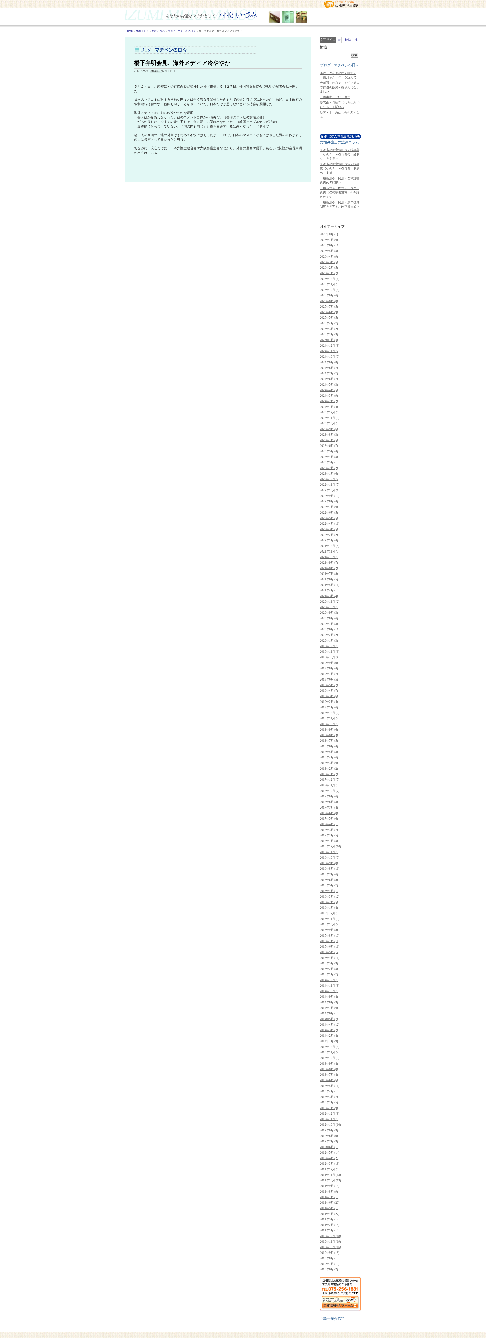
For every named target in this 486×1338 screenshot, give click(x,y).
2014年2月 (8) (329, 1035)
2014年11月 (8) (329, 985)
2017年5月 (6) (329, 818)
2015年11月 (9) (329, 919)
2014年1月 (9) (329, 1041)
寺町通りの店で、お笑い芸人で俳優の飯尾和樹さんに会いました (339, 87)
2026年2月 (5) (329, 267)
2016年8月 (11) (329, 868)
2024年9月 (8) (329, 362)
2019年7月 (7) (329, 674)
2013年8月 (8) (329, 1069)
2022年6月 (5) (329, 512)
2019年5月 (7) (329, 685)
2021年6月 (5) (329, 579)
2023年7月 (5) (329, 440)
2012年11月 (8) (329, 1119)
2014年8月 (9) (329, 1002)
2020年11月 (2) (329, 601)
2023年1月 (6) (329, 473)
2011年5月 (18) (329, 1208)
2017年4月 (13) (329, 824)
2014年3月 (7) (329, 1030)
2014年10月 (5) (329, 991)
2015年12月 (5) (329, 913)
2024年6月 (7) (329, 379)
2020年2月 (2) (329, 635)
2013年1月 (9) (329, 1108)
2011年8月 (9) (329, 1191)
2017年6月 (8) (329, 813)
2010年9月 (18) (329, 1253)
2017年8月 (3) (329, 802)
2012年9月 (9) (329, 1130)
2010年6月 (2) (329, 1269)
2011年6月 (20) (329, 1202)
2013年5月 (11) (329, 1086)
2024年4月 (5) (329, 390)
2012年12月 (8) (329, 1113)
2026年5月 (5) (329, 251)
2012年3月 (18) (329, 1163)
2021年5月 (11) (329, 585)
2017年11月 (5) (329, 785)
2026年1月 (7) (329, 273)
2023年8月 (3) (329, 434)
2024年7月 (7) (329, 373)
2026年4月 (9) (329, 256)
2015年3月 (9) (329, 963)
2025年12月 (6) (329, 279)
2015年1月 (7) (329, 974)
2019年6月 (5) (329, 679)
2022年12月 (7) (329, 479)
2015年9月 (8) (329, 930)
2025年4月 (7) (329, 323)
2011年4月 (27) (329, 1214)
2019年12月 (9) (329, 646)
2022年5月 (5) (329, 518)
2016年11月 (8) (329, 852)
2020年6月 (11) (329, 629)
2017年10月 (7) (329, 791)
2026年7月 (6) (329, 240)
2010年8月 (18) (329, 1258)
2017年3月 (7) (329, 830)
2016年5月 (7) (329, 885)
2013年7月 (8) (329, 1074)
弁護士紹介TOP (332, 1318)
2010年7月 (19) (329, 1264)
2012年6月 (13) (329, 1147)
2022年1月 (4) (329, 540)
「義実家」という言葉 (335, 97)
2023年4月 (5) (329, 457)
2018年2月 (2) (329, 768)
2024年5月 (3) (329, 384)
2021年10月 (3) (329, 557)
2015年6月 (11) (329, 946)
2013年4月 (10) (329, 1091)
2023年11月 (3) (329, 418)
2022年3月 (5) (329, 529)
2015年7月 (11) (329, 941)
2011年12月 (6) (329, 1169)
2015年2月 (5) (329, 969)
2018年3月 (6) (329, 763)
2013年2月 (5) (329, 1102)
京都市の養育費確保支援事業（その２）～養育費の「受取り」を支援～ (339, 154)
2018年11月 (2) (329, 718)
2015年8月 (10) (329, 935)
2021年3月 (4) (329, 596)
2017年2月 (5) (329, 835)
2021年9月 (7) (329, 562)
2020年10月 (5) (329, 607)
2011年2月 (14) (329, 1225)
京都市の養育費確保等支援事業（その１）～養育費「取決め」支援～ (339, 168)
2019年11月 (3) (329, 651)
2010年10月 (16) (330, 1247)
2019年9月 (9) (329, 663)
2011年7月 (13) (329, 1197)
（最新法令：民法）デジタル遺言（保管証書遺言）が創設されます (339, 192)
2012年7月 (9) (329, 1141)
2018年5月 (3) (329, 752)
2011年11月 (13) (330, 1175)
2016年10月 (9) (329, 857)
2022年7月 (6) (329, 507)
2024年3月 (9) (329, 395)
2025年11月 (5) (329, 284)
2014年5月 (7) (329, 1019)
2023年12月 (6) (329, 412)
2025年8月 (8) (329, 301)
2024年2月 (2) (329, 401)
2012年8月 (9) (329, 1136)
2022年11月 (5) (329, 484)
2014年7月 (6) (329, 1008)
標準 (348, 40)
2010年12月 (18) (330, 1236)
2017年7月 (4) (329, 807)
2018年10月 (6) (329, 724)
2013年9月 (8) (329, 1063)
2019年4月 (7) (329, 690)
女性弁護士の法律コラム (339, 142)
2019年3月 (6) (329, 696)
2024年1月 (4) (329, 407)
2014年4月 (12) (329, 1024)
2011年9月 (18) (329, 1186)
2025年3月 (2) (329, 329)
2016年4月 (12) (329, 891)
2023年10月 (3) (329, 423)
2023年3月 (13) (329, 462)
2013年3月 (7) (329, 1097)
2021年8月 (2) (329, 568)
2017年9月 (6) (329, 796)
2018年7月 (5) (329, 740)
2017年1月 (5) (329, 841)
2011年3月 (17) (329, 1219)
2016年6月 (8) (329, 880)
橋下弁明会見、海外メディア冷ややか (182, 63)
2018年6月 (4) (329, 746)
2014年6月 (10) (329, 1013)
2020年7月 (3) (329, 624)
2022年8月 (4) (329, 501)
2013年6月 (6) (329, 1080)
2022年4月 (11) (329, 523)
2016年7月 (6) (329, 874)
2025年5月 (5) (329, 318)
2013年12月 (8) (329, 1047)
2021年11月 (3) (329, 551)
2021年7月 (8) (329, 574)
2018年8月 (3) (329, 735)
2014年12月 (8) (329, 980)
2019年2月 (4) (329, 702)
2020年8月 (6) (329, 618)
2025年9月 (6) (329, 295)
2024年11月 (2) (329, 351)
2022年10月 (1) (329, 490)
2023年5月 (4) (329, 451)
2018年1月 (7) (329, 774)
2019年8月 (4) (329, 668)
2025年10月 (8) (329, 290)
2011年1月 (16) (329, 1230)
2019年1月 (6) (329, 707)
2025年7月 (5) (329, 306)
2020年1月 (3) (329, 640)
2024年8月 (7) (329, 368)
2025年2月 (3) (329, 334)
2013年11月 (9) (329, 1052)
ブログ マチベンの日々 (339, 65)
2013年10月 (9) (329, 1058)
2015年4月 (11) (329, 958)
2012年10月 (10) (330, 1125)
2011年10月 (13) (330, 1180)
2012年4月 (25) (329, 1158)
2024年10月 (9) (329, 356)
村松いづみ (243, 16)
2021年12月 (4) (329, 546)
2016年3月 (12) (329, 896)
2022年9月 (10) (329, 496)
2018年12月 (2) (329, 713)
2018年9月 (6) (329, 729)
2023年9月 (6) (329, 429)
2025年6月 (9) (329, 312)
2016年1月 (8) (329, 907)
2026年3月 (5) (329, 262)
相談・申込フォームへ (340, 1294)
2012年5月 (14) (329, 1152)
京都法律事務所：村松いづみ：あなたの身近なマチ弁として (342, 4)
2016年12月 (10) (330, 846)
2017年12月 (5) (329, 779)
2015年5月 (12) (329, 952)
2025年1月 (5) (329, 340)
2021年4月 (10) (329, 590)
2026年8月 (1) (329, 234)
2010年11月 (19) (330, 1241)
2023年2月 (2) (329, 468)
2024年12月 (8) (329, 345)
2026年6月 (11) (329, 245)
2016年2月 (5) (329, 902)
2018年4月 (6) (329, 757)
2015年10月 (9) (329, 924)
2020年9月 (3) (329, 612)
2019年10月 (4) (329, 657)
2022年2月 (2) (329, 535)
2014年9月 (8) (329, 997)
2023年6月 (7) (329, 446)
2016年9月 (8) (329, 863)
